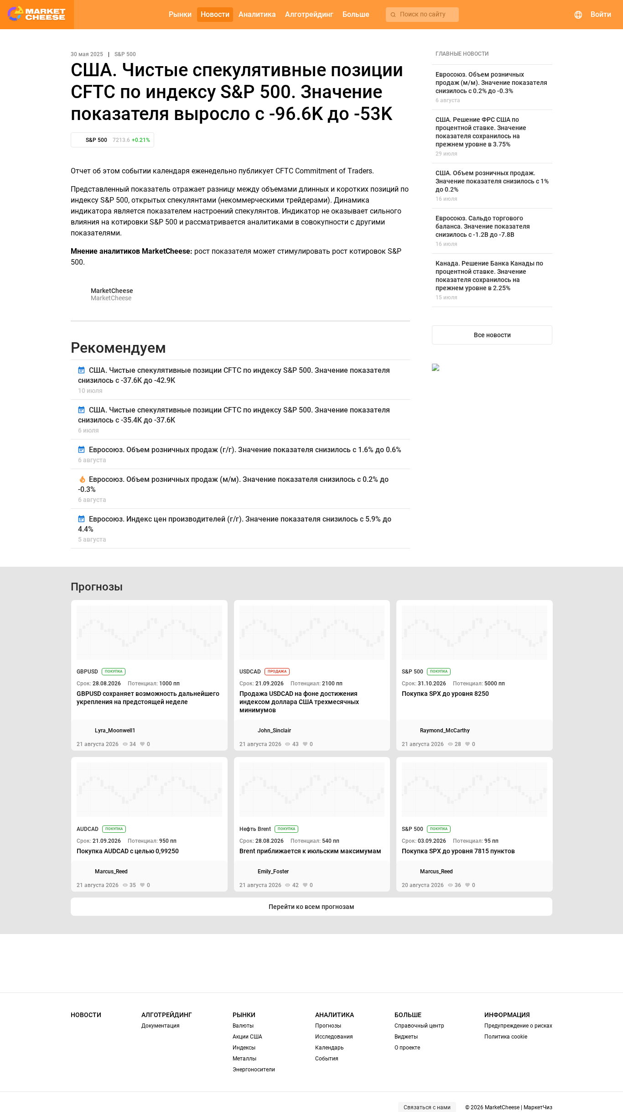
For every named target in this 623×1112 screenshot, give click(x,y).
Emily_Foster (273, 871)
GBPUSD (87, 671)
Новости (86, 1014)
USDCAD (250, 671)
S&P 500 (412, 671)
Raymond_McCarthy (445, 730)
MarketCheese (112, 290)
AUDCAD (88, 829)
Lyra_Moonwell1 (115, 730)
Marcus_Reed (111, 871)
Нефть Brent (255, 829)
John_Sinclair (274, 730)
